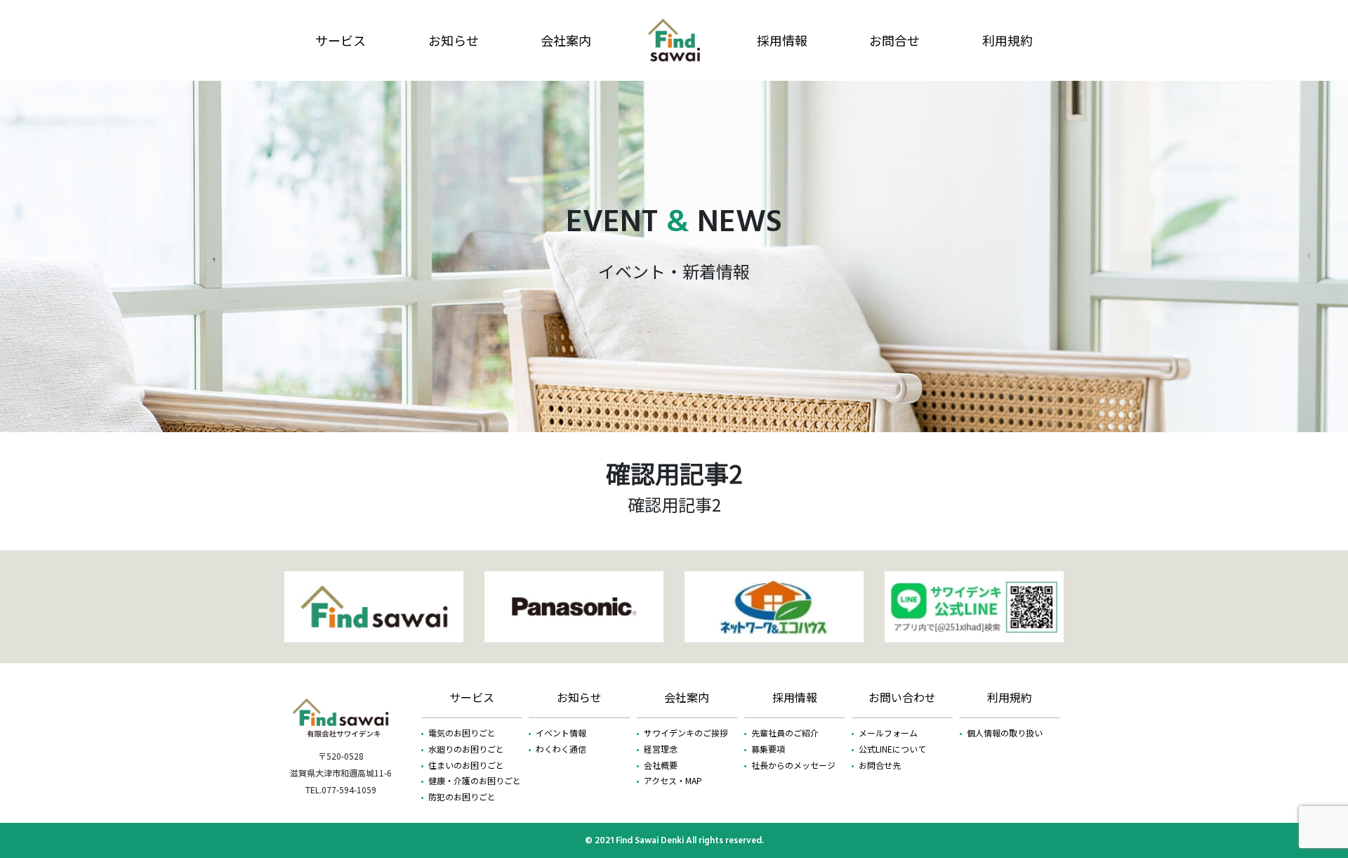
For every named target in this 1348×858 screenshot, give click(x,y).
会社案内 (566, 40)
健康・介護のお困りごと (474, 780)
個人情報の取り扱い (1005, 733)
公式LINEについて (892, 749)
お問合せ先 (880, 765)
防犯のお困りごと (462, 796)
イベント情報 (561, 733)
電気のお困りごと (462, 733)
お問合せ (894, 40)
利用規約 (1007, 40)
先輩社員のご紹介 (785, 733)
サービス (340, 40)
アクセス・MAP (673, 780)
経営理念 (661, 749)
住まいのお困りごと (466, 765)
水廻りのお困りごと (466, 749)
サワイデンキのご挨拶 (686, 733)
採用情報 (782, 40)
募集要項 (768, 749)
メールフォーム (888, 733)
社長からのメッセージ (793, 765)
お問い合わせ (902, 697)
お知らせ (453, 40)
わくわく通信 (561, 749)
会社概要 (661, 765)
